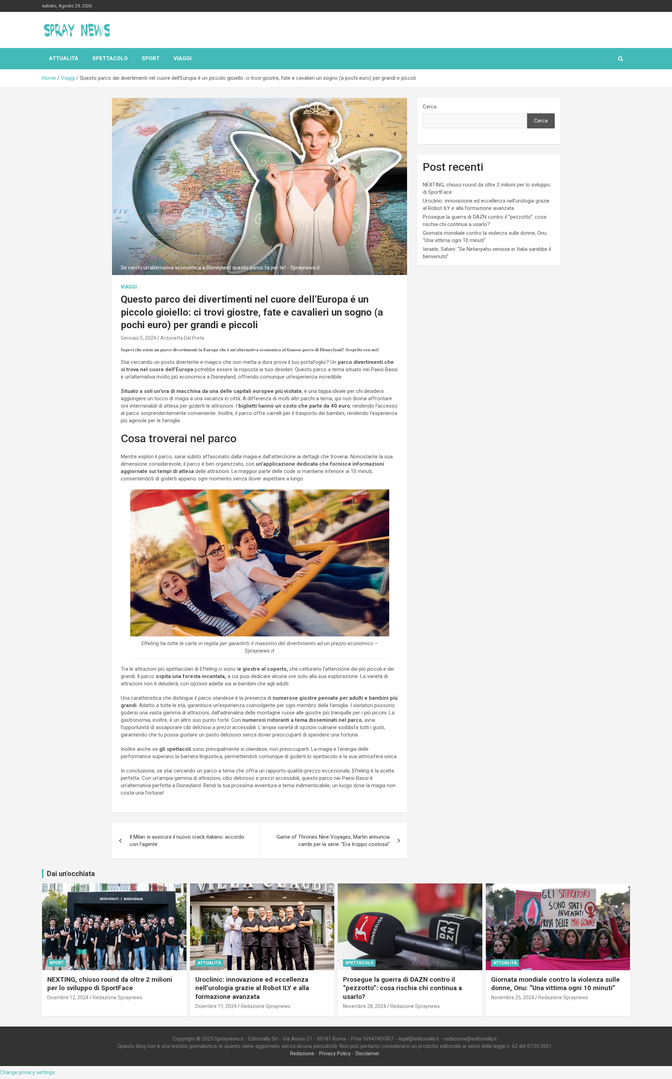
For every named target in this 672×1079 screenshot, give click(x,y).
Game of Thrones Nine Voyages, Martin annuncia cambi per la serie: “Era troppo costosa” (333, 840)
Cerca (429, 107)
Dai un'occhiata (71, 873)
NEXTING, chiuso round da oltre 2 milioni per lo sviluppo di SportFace (109, 983)
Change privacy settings (27, 1072)
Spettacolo (110, 58)
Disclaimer (367, 1053)
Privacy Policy (335, 1053)
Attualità (63, 58)
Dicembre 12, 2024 (68, 997)
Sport (151, 58)
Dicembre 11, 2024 (216, 1006)
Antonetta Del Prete (182, 338)
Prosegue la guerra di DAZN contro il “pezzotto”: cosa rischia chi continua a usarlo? (402, 988)
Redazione (302, 1053)
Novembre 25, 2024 (512, 997)
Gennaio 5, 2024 (138, 338)
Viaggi (182, 58)
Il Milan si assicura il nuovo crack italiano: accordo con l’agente (187, 840)
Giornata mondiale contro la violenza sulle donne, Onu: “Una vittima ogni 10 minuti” (555, 983)
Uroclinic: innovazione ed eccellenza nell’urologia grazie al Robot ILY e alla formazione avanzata (252, 988)
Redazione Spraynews (117, 997)
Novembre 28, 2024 (364, 1006)
